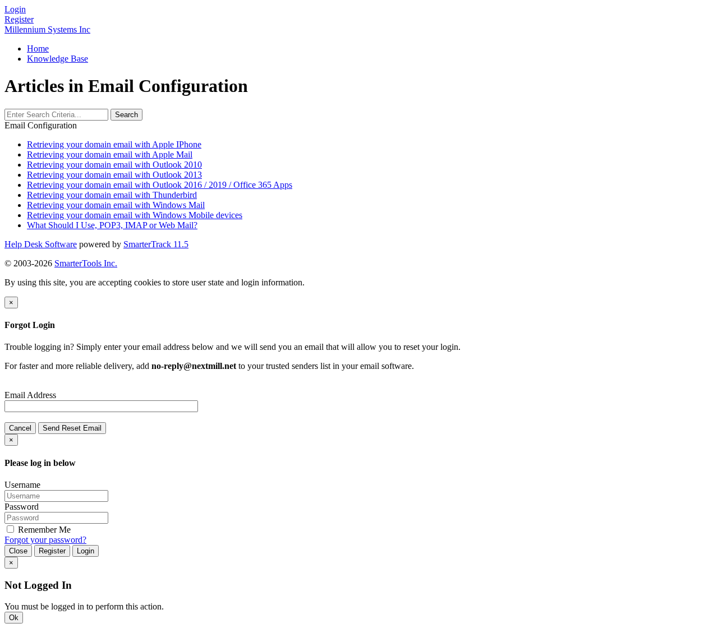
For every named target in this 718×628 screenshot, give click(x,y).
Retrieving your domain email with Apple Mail (109, 154)
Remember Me (43, 529)
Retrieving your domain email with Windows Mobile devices (134, 215)
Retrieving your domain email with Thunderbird (112, 195)
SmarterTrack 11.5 (155, 244)
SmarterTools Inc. (85, 263)
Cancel (20, 428)
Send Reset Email (72, 428)
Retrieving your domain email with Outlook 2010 (114, 164)
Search (126, 114)
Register (19, 19)
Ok (14, 617)
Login (85, 551)
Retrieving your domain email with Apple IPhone (114, 144)
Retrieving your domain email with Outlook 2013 (114, 174)
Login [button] (15, 9)
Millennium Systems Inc (47, 29)
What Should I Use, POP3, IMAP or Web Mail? (112, 225)
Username (22, 485)
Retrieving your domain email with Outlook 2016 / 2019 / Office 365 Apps (159, 185)
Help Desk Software (40, 244)
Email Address (30, 395)
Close (18, 551)
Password (21, 506)
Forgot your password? (45, 539)
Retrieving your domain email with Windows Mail (116, 205)
